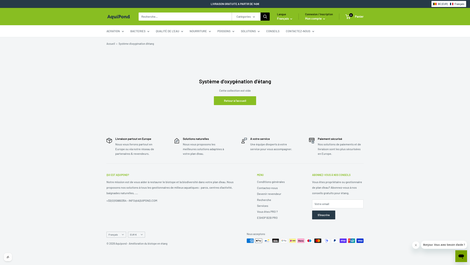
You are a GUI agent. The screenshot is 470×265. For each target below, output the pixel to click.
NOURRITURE (198, 31)
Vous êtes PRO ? (267, 211)
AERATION (113, 31)
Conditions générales (271, 181)
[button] (448, 4)
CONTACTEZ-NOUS (298, 31)
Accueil (110, 43)
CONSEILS (272, 31)
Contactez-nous (267, 188)
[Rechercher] (265, 17)
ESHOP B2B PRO (267, 217)
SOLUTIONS (248, 31)
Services (262, 205)
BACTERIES (137, 31)
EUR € (133, 234)
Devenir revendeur (269, 193)
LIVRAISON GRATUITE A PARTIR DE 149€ (235, 4)
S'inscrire (324, 215)
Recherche (264, 200)
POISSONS (223, 31)
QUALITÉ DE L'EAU (167, 31)
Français (113, 234)
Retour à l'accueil (235, 100)
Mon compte (313, 18)
